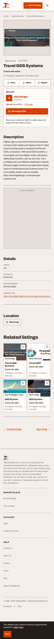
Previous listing (14, 429)
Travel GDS (35, 363)
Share (28, 83)
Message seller (19, 111)
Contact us (7, 548)
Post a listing (8, 506)
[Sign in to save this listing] (23, 346)
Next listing (42, 429)
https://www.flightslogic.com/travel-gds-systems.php (26, 296)
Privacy (6, 563)
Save (13, 83)
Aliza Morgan (21, 96)
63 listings (28, 104)
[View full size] (27, 37)
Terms (6, 571)
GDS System (11, 399)
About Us (7, 556)
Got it (7, 634)
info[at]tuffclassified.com (38, 601)
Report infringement (11, 586)
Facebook (7, 606)
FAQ (5, 578)
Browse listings (9, 498)
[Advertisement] (27, 219)
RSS (19, 606)
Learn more (18, 627)
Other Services (10, 60)
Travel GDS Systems (11, 364)
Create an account (10, 531)
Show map (14, 322)
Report (44, 83)
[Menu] (47, 5)
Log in (5, 523)
